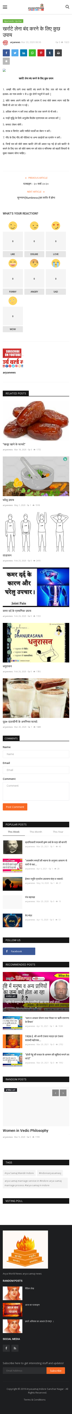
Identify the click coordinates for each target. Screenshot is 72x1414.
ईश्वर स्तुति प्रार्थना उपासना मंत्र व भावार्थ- (44, 878)
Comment (9, 779)
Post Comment (15, 807)
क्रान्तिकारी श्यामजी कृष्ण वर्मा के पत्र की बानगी (46, 842)
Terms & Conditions (35, 1399)
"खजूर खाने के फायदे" (14, 444)
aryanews (15, 42)
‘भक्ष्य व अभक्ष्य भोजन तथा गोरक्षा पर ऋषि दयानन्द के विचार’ (47, 1020)
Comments (11, 738)
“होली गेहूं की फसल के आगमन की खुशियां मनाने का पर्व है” (47, 1056)
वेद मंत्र (29, 915)
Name (7, 747)
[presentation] (55, 1093)
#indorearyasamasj (50, 1173)
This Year (58, 831)
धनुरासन (8, 666)
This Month (36, 831)
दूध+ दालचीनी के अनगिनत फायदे (20, 721)
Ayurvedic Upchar (13, 21)
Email (6, 763)
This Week (14, 831)
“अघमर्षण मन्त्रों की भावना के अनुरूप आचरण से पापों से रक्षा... (46, 862)
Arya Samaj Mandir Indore (19, 1173)
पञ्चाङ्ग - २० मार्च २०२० (36, 184)
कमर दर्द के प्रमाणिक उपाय (17, 611)
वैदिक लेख (30, 1288)
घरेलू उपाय (8, 500)
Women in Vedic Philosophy (25, 1130)
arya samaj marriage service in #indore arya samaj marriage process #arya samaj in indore (33, 1183)
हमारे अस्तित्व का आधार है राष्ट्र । (39, 1321)
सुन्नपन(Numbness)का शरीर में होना (36, 197)
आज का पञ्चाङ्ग (32, 1304)
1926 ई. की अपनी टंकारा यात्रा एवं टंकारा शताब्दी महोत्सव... (44, 1038)
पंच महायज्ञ (30, 897)
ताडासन (7, 555)
